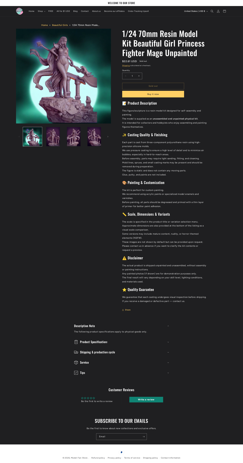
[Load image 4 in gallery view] (94, 136)
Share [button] (128, 310)
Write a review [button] (146, 399)
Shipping (126, 65)
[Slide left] (19, 137)
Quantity (126, 70)
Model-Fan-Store (79, 458)
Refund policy (98, 458)
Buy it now (153, 94)
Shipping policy (150, 458)
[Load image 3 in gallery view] (73, 136)
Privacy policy (114, 458)
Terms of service (132, 458)
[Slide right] (108, 137)
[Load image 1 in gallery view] (32, 136)
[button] (41, 11)
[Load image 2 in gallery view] (53, 136)
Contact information (170, 458)
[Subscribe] (143, 436)
